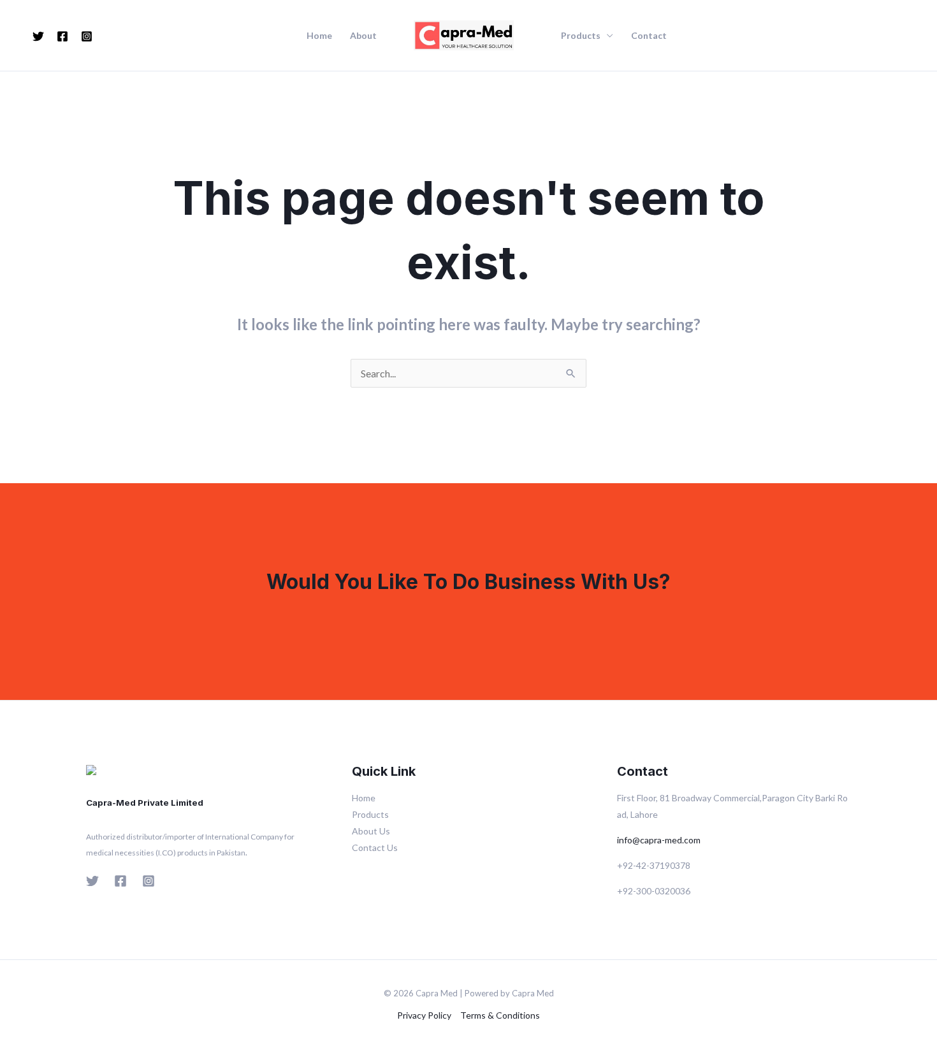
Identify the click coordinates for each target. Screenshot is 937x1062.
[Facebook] (62, 36)
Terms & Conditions (500, 1015)
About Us (371, 831)
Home (319, 35)
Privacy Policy (424, 1015)
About (363, 35)
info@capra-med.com (659, 839)
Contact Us (375, 847)
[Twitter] (38, 36)
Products (580, 35)
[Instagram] (86, 36)
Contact (649, 35)
